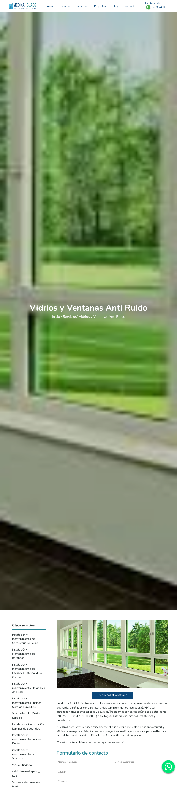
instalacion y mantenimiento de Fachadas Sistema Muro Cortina (27, 671)
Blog (115, 6)
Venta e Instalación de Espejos (26, 716)
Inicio (50, 6)
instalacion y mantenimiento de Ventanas (23, 754)
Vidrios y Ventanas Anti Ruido (26, 784)
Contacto (130, 6)
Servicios (82, 6)
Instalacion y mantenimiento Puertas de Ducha (28, 739)
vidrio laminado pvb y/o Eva (26, 774)
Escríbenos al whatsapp (112, 695)
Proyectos (100, 6)
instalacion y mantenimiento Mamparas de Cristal (28, 688)
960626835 (160, 7)
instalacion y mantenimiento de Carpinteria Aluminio (25, 639)
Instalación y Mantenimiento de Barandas (23, 654)
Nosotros (65, 6)
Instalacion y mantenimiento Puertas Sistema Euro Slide (26, 703)
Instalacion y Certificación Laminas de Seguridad (28, 726)
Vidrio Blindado (22, 765)
